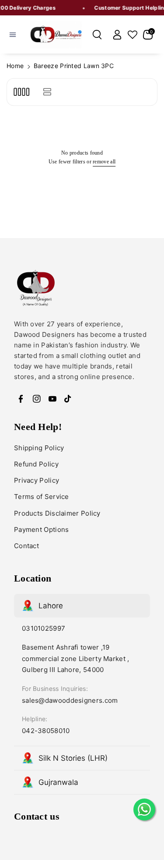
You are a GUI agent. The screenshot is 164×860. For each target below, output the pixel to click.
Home (15, 65)
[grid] (21, 92)
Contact (26, 546)
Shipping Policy (39, 448)
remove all (104, 162)
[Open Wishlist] (132, 35)
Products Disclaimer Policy (57, 513)
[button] (12, 35)
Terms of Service (41, 496)
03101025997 (43, 628)
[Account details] (117, 34)
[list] (47, 92)
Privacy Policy (36, 480)
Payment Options (41, 529)
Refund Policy (36, 464)
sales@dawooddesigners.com (70, 700)
